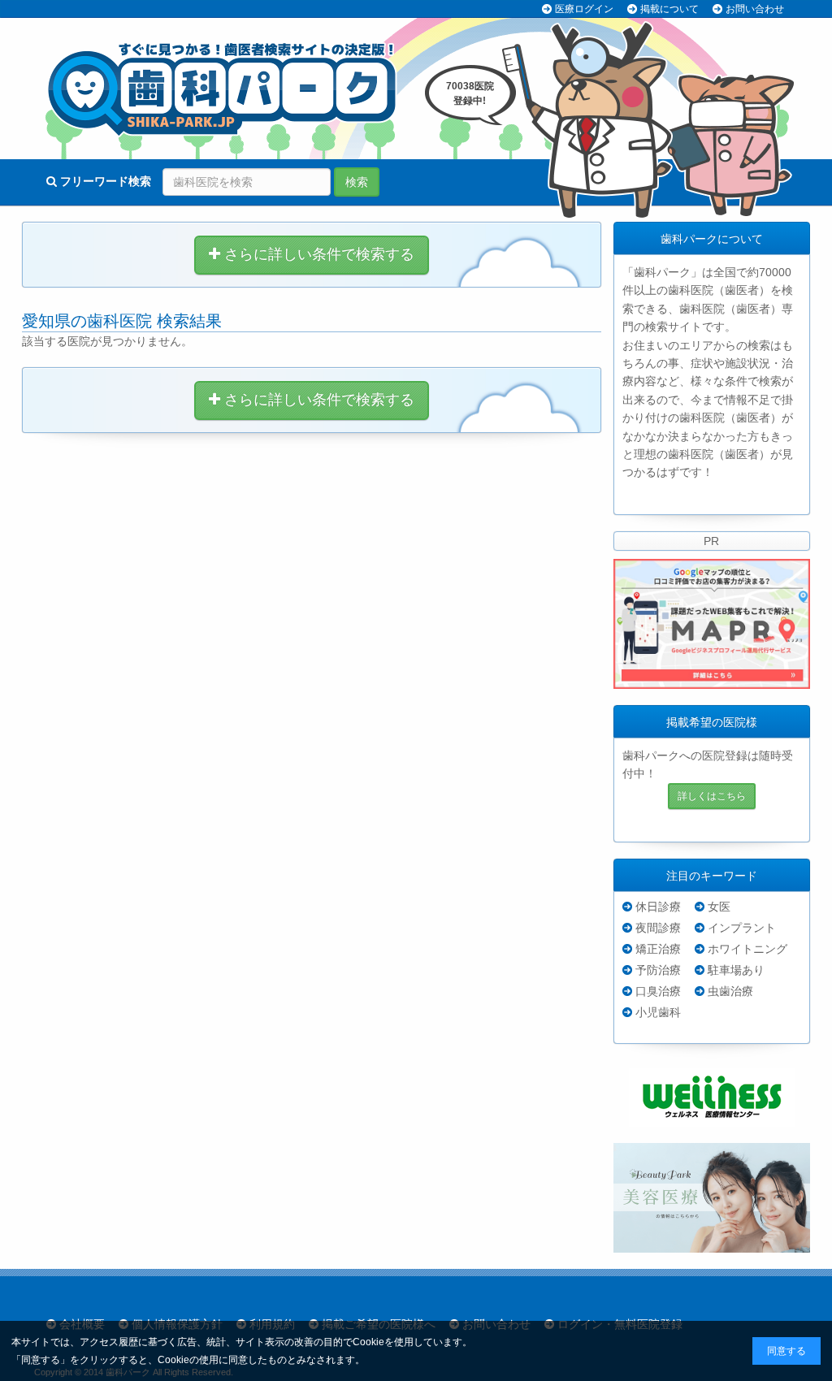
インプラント (742, 927)
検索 (356, 181)
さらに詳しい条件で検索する (317, 254)
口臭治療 (658, 991)
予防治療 (658, 969)
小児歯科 (658, 1012)
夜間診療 (658, 927)
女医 (719, 906)
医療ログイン (584, 9)
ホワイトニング (747, 948)
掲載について (669, 9)
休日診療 (658, 906)
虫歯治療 (730, 991)
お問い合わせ (755, 9)
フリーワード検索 (104, 181)
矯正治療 (658, 948)
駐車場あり (736, 969)
